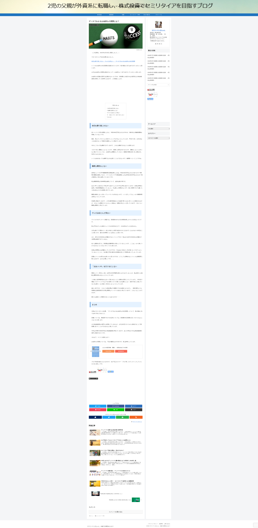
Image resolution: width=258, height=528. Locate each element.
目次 (114, 105)
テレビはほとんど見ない (114, 112)
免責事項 (161, 523)
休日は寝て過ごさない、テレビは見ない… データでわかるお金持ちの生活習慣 (113, 61)
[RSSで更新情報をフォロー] (136, 417)
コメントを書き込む (116, 512)
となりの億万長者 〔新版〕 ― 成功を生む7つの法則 (114, 347)
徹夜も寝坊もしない (113, 110)
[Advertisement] (116, 91)
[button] (168, 85)
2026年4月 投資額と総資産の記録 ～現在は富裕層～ (158, 73)
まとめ (109, 117)
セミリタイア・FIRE (94, 378)
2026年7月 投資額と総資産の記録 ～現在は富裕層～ (158, 56)
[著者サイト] (95, 417)
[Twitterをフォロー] (108, 417)
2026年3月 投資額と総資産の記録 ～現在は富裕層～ (158, 79)
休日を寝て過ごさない (113, 108)
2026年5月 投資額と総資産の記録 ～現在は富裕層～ (158, 68)
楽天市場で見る (121, 351)
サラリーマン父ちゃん (158, 30)
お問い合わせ (167, 523)
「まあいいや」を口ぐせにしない (116, 114)
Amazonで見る (108, 351)
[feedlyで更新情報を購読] (122, 417)
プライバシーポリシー (153, 523)
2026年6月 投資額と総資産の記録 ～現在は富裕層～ (158, 62)
